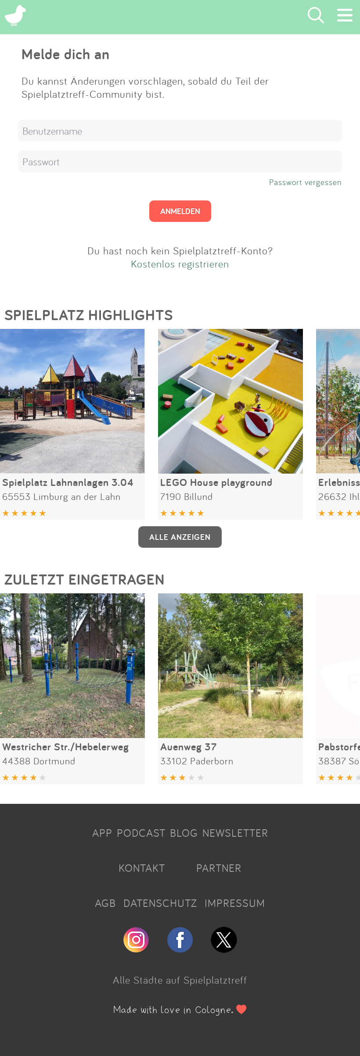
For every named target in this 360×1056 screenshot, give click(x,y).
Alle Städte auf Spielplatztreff (180, 979)
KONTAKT (142, 868)
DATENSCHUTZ (160, 903)
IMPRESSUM (235, 903)
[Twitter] (224, 949)
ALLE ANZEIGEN (180, 536)
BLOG (184, 833)
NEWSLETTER (235, 833)
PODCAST (141, 833)
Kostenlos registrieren (180, 263)
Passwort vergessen (305, 182)
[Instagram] (136, 949)
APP (102, 833)
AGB (105, 903)
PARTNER (218, 868)
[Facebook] (180, 949)
